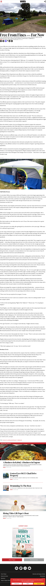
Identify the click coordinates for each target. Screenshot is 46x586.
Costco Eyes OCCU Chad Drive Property (23, 474)
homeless (19, 440)
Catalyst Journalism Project (10, 440)
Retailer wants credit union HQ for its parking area (24, 477)
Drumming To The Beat (20, 485)
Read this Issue (34, 560)
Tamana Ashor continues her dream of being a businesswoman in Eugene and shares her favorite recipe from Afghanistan (22, 465)
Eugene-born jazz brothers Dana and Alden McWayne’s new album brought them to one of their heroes (20, 516)
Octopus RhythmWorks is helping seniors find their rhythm (26, 488)
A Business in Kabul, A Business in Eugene (21, 462)
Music (4, 518)
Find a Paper (12, 560)
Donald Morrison (8, 39)
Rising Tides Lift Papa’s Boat (16, 513)
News (1, 39)
